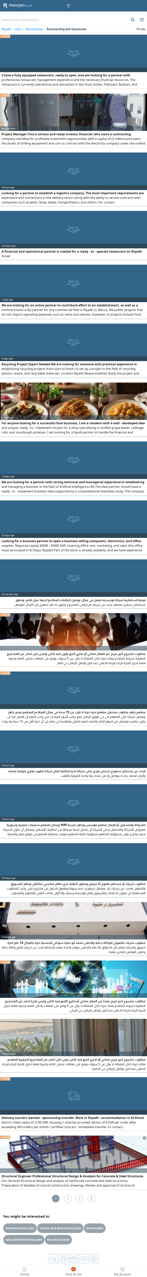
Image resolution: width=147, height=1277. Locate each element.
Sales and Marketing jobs (24, 1239)
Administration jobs (20, 1228)
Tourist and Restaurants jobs (60, 1228)
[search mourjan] (132, 19)
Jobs (18, 29)
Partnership (34, 29)
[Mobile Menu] (69, 5)
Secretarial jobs (58, 1239)
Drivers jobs (94, 1228)
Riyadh (6, 29)
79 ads (140, 29)
